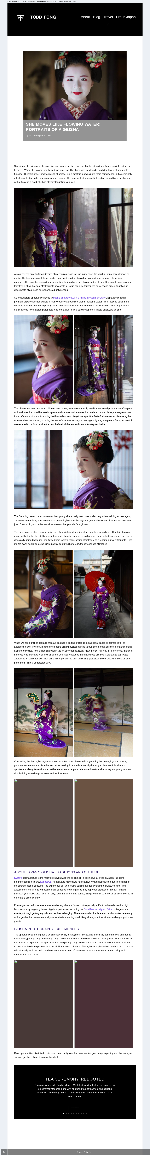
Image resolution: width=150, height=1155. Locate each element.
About (85, 17)
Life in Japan (126, 17)
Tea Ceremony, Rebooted (75, 1079)
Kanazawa (45, 882)
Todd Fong (34, 135)
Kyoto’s (18, 878)
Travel (108, 17)
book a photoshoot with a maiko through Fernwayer (79, 297)
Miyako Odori (105, 909)
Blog (96, 17)
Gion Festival (91, 909)
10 (86, 1113)
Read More (74, 1108)
